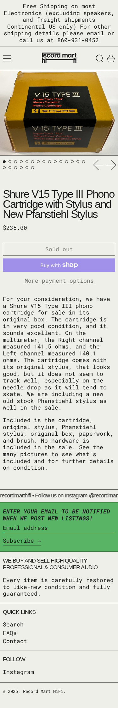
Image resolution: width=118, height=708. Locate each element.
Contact (15, 641)
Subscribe (18, 540)
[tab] (4, 161)
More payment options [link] (59, 280)
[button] (99, 58)
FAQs (10, 633)
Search (13, 624)
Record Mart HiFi (43, 691)
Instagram (18, 672)
